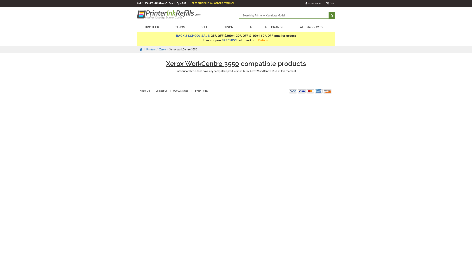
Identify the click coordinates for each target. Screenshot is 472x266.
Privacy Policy (201, 90)
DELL (204, 27)
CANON (179, 27)
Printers (151, 49)
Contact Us (161, 90)
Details (263, 40)
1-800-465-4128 (151, 3)
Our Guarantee (180, 90)
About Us (145, 90)
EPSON (228, 27)
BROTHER (152, 27)
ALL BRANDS (274, 27)
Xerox (162, 49)
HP (251, 27)
